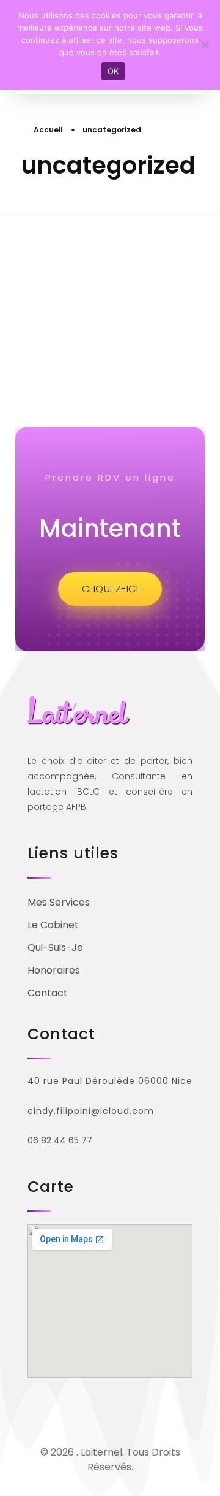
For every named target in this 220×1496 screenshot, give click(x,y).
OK (113, 71)
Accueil (48, 129)
